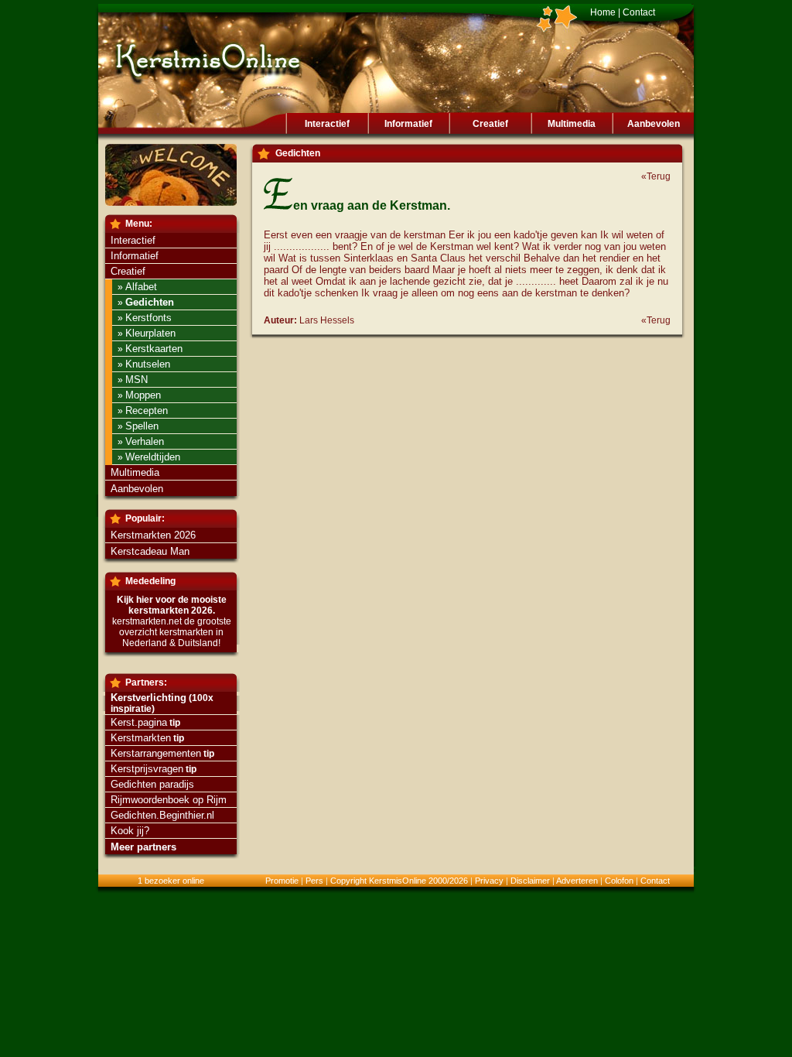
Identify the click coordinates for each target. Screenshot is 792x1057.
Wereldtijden (152, 457)
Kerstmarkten (141, 738)
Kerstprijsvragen (147, 769)
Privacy (489, 880)
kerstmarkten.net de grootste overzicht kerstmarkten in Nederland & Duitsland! (171, 632)
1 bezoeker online (171, 880)
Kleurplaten (150, 333)
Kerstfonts (148, 317)
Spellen (142, 426)
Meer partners (143, 847)
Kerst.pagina (139, 722)
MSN (136, 379)
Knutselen (147, 364)
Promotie (282, 880)
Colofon (619, 880)
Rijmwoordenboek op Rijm (169, 800)
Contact (639, 12)
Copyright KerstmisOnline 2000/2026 (399, 880)
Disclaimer (530, 880)
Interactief (327, 123)
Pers (314, 880)
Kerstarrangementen (156, 753)
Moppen (143, 395)
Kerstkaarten (154, 348)
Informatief (408, 123)
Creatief (490, 123)
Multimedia (572, 123)
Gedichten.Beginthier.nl (162, 815)
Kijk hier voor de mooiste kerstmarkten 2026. (172, 605)
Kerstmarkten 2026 (153, 535)
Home (603, 12)
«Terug (656, 176)
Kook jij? (130, 830)
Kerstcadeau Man (150, 551)
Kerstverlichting (148, 697)
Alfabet (141, 286)
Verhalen (144, 441)
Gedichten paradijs (152, 784)
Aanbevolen (653, 123)
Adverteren (577, 880)
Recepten (146, 410)
